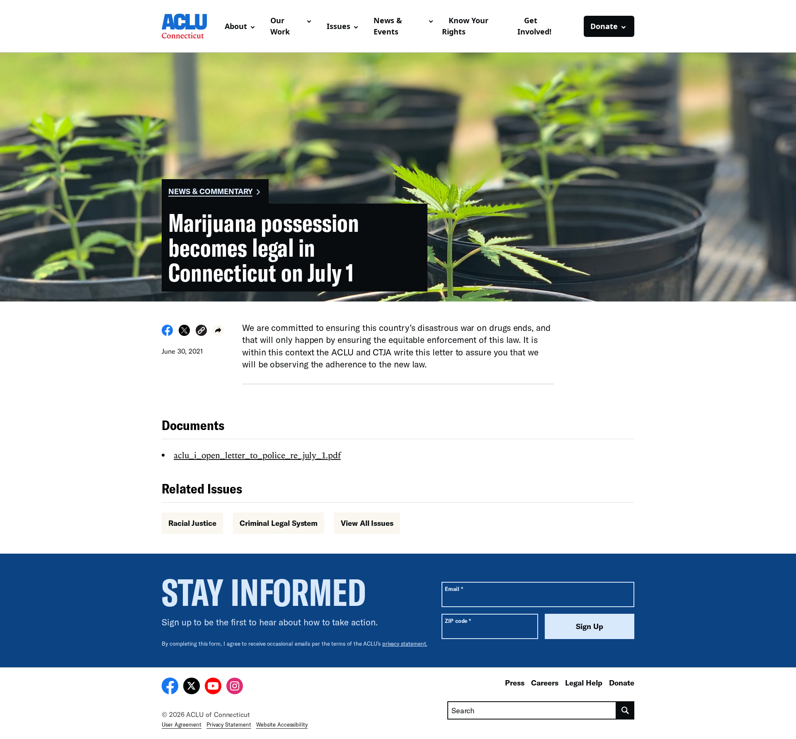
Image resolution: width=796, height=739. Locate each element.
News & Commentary (210, 191)
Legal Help (583, 682)
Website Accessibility (282, 724)
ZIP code (458, 620)
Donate (621, 682)
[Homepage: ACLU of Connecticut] (190, 26)
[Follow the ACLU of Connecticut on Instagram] (234, 687)
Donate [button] (604, 26)
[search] (625, 710)
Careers (544, 682)
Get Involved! (534, 25)
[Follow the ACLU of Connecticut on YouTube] (213, 687)
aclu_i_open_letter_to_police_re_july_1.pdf (257, 455)
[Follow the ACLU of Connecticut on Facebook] (170, 687)
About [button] (236, 26)
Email (454, 588)
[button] (201, 331)
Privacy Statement (228, 724)
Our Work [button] (280, 25)
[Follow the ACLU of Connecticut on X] (191, 687)
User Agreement (181, 724)
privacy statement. (404, 643)
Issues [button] (338, 26)
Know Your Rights (465, 25)
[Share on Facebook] (167, 333)
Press (514, 682)
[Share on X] (184, 333)
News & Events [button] (388, 25)
